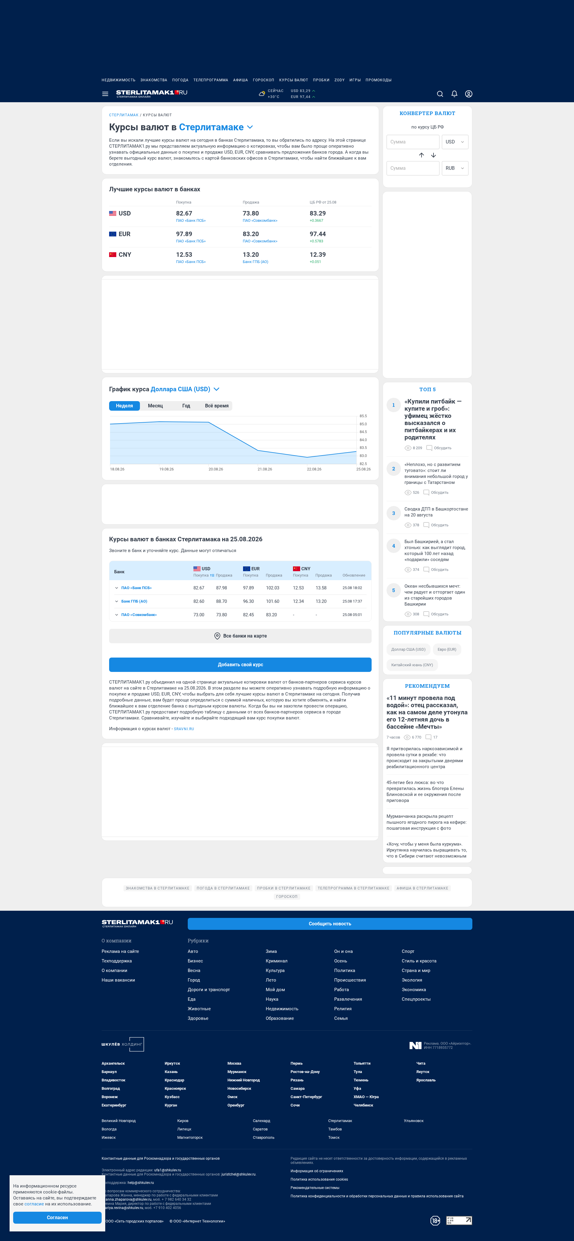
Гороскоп (263, 80)
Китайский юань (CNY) (412, 665)
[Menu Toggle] (105, 93)
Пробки (321, 80)
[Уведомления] (454, 93)
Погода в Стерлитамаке (223, 888)
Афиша (240, 80)
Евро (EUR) (447, 649)
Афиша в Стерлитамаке (422, 888)
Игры (355, 80)
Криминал (277, 961)
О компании (114, 970)
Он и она (343, 951)
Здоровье (198, 1018)
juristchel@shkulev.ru (239, 1174)
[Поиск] (440, 93)
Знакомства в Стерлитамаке (158, 888)
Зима (271, 951)
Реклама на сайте (120, 951)
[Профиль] (469, 93)
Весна (194, 970)
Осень (340, 961)
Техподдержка (117, 961)
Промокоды (379, 80)
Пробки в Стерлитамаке (284, 888)
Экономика (414, 989)
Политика (344, 970)
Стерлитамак (124, 115)
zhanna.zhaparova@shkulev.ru (127, 1199)
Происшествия (350, 980)
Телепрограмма (210, 80)
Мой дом (275, 989)
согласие (34, 1204)
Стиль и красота (419, 961)
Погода (180, 80)
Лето (271, 980)
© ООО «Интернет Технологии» (197, 1221)
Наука (272, 999)
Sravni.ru (184, 729)
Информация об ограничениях (317, 1171)
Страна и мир (416, 970)
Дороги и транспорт (209, 989)
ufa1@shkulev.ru (167, 1170)
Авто (193, 951)
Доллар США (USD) (408, 649)
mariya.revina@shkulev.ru (122, 1208)
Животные (199, 1008)
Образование (280, 1018)
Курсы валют (293, 80)
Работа (341, 989)
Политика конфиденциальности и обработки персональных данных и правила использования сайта (377, 1196)
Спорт (408, 951)
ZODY (340, 80)
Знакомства (154, 80)
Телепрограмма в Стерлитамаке (354, 888)
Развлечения (348, 999)
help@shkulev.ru (141, 1183)
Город (194, 980)
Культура (275, 970)
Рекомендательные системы (315, 1188)
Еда (192, 999)
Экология (412, 980)
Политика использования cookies (319, 1179)
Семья (341, 1018)
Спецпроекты (416, 999)
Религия (343, 1008)
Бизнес (195, 961)
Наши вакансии (118, 980)
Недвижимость (119, 80)
